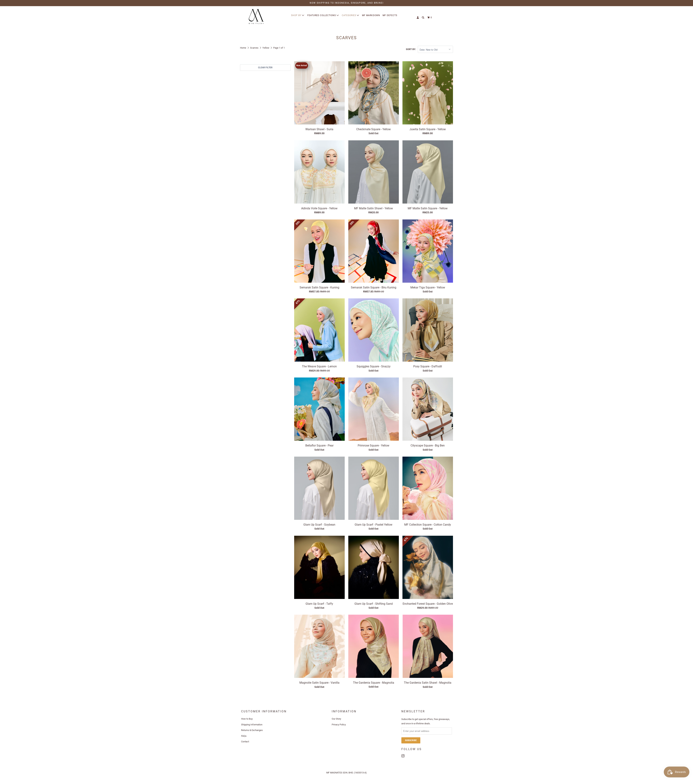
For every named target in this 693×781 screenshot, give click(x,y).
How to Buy (247, 718)
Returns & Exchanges (252, 730)
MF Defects (390, 15)
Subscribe (411, 740)
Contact (245, 741)
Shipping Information (251, 724)
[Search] (423, 18)
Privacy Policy (339, 724)
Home (243, 47)
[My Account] (418, 18)
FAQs (244, 736)
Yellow (265, 47)
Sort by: (411, 49)
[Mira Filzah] (256, 16)
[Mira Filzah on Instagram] (403, 755)
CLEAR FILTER (265, 67)
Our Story (336, 718)
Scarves (254, 47)
